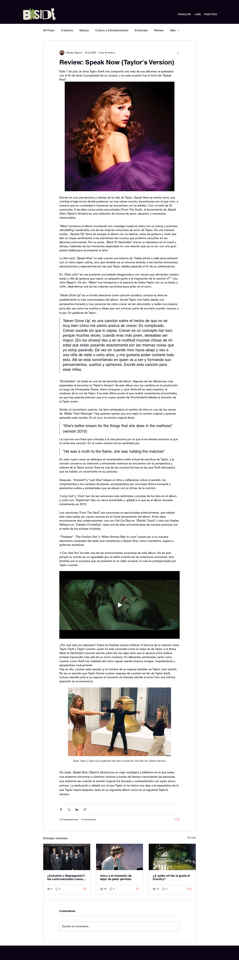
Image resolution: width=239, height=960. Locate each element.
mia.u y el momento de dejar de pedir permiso (116, 877)
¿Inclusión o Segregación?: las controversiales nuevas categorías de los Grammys (66, 877)
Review (159, 30)
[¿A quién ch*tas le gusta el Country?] (172, 857)
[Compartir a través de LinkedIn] (76, 809)
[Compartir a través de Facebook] (60, 809)
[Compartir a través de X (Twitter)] (68, 809)
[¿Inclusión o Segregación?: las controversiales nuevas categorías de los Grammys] (66, 857)
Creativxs (67, 30)
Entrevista (141, 30)
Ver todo (191, 837)
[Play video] (119, 605)
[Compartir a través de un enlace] (84, 809)
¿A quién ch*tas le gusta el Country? (171, 877)
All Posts (48, 30)
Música (84, 30)
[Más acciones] (178, 53)
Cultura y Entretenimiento (111, 30)
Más (173, 30)
